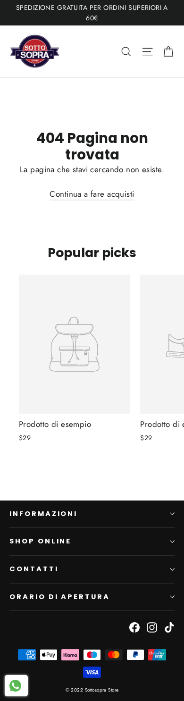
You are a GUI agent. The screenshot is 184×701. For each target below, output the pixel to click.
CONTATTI (34, 569)
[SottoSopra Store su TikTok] (169, 626)
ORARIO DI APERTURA (59, 596)
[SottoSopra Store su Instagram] (152, 626)
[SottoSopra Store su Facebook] (134, 626)
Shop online (40, 541)
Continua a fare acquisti (92, 194)
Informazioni (43, 513)
